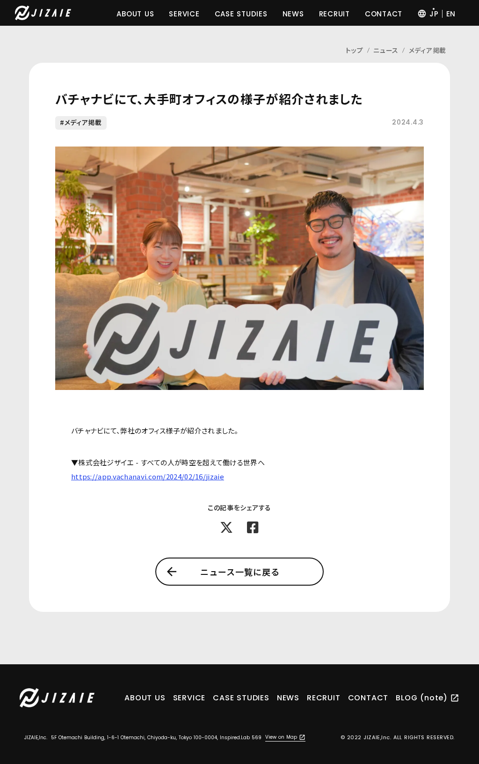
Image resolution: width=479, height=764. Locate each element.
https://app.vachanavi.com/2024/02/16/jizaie (147, 476)
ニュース (386, 50)
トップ (354, 50)
